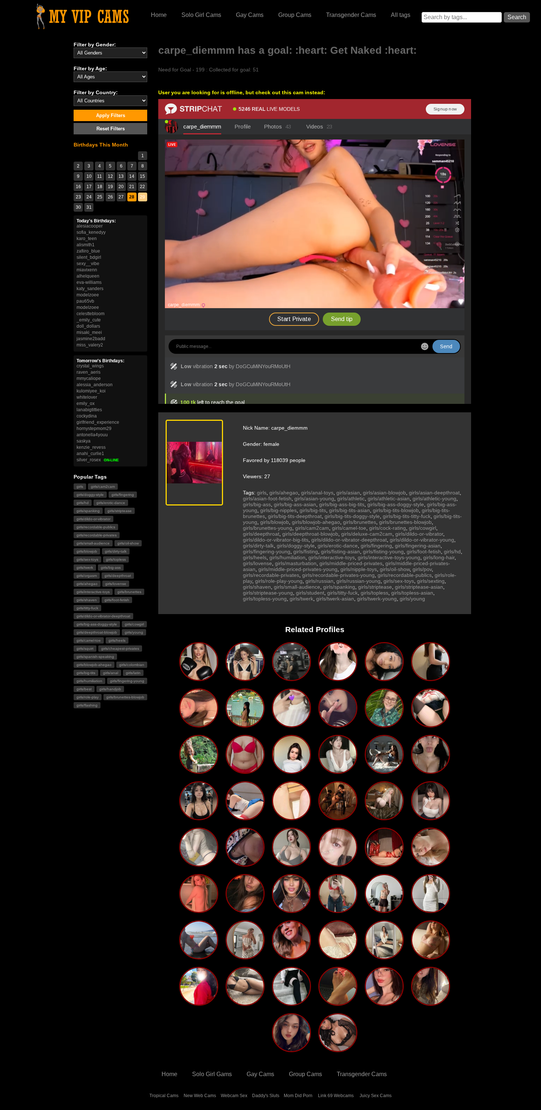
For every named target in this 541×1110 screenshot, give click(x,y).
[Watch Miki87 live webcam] (430, 864)
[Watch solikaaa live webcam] (245, 864)
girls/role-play (88, 697)
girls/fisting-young (383, 551)
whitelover (87, 397)
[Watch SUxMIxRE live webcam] (291, 724)
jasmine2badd (91, 338)
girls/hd (83, 503)
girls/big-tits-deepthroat (295, 516)
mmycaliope (89, 378)
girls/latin (133, 673)
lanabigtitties (89, 409)
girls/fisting (305, 551)
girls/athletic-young (434, 498)
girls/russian (319, 581)
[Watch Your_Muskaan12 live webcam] (291, 678)
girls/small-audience (93, 543)
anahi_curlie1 (90, 453)
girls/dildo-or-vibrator (93, 519)
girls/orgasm (87, 576)
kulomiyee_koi (91, 391)
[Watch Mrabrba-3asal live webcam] (291, 817)
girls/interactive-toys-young (389, 557)
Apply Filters (110, 115)
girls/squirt (85, 648)
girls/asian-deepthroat (434, 493)
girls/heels (117, 640)
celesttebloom (91, 313)
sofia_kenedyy (91, 232)
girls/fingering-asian (418, 546)
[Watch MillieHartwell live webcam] (245, 956)
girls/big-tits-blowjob (396, 510)
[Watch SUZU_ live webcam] (337, 864)
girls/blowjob (87, 551)
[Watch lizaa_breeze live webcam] (430, 910)
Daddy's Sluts (265, 1095)
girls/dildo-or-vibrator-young (422, 540)
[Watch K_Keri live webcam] (337, 771)
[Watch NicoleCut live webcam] (198, 910)
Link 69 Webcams (336, 1095)
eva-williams (89, 282)
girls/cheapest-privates (120, 648)
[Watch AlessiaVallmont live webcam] (337, 1049)
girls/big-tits (86, 673)
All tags (400, 15)
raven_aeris (88, 372)
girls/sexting (431, 581)
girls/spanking (88, 511)
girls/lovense (115, 584)
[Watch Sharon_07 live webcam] (384, 864)
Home (159, 15)
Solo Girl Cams (201, 15)
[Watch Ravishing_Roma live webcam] (337, 956)
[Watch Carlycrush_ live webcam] (384, 956)
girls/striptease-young (268, 593)
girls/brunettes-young (267, 528)
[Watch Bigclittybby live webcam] (384, 724)
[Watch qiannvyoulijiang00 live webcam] (337, 724)
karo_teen (87, 238)
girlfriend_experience (98, 422)
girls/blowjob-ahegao (94, 665)
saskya (84, 441)
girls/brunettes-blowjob (125, 697)
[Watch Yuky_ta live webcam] (337, 910)
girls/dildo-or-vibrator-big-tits (275, 540)
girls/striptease (119, 511)
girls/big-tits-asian (349, 510)
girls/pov (422, 569)
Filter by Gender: (95, 44)
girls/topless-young (265, 599)
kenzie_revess (91, 447)
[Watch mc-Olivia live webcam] (198, 678)
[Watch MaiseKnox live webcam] (291, 956)
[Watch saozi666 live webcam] (430, 724)
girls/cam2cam (103, 486)
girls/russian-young (358, 581)
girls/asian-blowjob (384, 493)
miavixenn (87, 269)
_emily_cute (89, 320)
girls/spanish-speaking (95, 657)
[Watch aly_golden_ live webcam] (198, 724)
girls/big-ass (111, 567)
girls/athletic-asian (389, 498)
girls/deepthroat (118, 576)
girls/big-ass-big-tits (341, 504)
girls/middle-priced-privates (350, 563)
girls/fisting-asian (340, 551)
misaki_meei (89, 332)
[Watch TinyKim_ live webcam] (291, 771)
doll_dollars (88, 326)
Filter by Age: (90, 68)
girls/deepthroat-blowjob (97, 632)
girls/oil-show (128, 543)
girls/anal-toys (317, 493)
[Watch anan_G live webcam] (291, 864)
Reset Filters (110, 128)
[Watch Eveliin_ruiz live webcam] (384, 1003)
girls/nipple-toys (358, 569)
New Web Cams (200, 1095)
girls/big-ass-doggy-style (97, 624)
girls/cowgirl (134, 624)
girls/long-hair (439, 557)
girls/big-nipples (278, 510)
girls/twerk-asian (335, 599)
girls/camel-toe (89, 640)
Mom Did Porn (298, 1095)
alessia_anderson (95, 384)
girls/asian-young (314, 498)
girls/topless (116, 559)
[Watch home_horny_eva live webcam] (245, 910)
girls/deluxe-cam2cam (366, 534)
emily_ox (86, 403)
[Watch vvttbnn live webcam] (430, 817)
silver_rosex (98, 459)
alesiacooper (90, 226)
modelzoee (88, 294)
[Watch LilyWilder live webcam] (384, 817)
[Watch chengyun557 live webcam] (198, 817)
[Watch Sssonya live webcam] (430, 771)
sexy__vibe (88, 263)
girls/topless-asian (412, 593)
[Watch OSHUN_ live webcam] (337, 817)
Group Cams (294, 15)
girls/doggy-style (90, 495)
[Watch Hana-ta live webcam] (430, 678)
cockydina (87, 416)
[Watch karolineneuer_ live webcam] (384, 771)
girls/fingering (123, 495)
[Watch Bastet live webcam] (430, 1003)
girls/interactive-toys (93, 592)
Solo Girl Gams (212, 1074)
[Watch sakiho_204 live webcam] (198, 1003)
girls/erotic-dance (110, 503)
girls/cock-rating (387, 528)
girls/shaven (87, 600)
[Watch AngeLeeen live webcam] (337, 1003)
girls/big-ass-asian (295, 504)
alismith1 (86, 244)
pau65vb (85, 301)
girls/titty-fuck (87, 608)
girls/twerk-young (377, 599)
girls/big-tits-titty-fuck (407, 516)
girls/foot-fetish (117, 600)
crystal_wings (90, 366)
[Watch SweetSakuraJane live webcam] (291, 1049)
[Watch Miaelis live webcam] (198, 864)
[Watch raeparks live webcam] (384, 910)
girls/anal (110, 673)
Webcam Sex (234, 1095)
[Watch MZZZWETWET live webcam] (384, 678)
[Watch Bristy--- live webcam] (245, 771)
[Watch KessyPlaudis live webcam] (430, 956)
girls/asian (348, 493)
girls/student (310, 593)
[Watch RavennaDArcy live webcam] (291, 910)
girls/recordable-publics (96, 527)
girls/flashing (87, 705)
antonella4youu (92, 434)
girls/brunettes (129, 592)
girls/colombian (131, 665)
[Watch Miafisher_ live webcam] (245, 724)
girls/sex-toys (87, 559)
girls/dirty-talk (116, 551)
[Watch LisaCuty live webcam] (291, 1003)
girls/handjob (110, 689)
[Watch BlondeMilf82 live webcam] (198, 956)
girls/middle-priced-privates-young (297, 569)
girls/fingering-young (127, 681)
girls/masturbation (296, 563)
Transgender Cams (351, 15)
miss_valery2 (90, 345)
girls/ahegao (87, 584)
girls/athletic (351, 498)
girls (80, 486)
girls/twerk (85, 567)
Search (517, 17)
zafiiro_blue (88, 251)
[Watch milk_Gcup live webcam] (245, 817)
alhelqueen (88, 276)
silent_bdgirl (89, 257)
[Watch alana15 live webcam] (245, 678)
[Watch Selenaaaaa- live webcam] (337, 678)
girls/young (134, 632)
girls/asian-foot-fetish (267, 498)
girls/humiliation (89, 681)
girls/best (84, 689)
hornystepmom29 (94, 428)
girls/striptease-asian (419, 587)
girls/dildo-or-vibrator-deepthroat (103, 616)
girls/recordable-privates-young (338, 575)
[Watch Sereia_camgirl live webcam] (245, 1003)
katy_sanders (90, 288)
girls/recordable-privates (97, 535)
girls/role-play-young (279, 581)
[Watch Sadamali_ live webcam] (198, 771)
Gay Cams (250, 15)
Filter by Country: (96, 92)
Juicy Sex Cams (376, 1095)
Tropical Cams (163, 1095)
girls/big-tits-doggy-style (352, 516)
